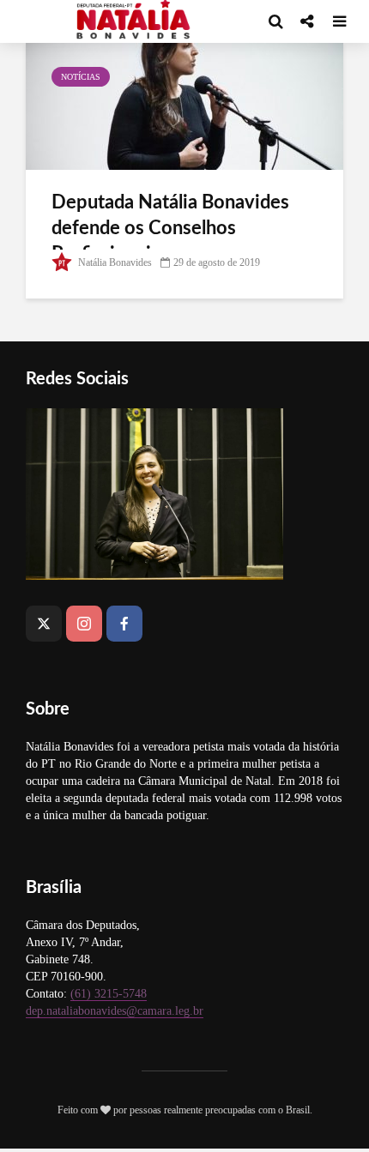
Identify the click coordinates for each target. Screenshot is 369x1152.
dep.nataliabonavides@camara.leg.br (114, 1010)
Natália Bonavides (114, 262)
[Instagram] (84, 624)
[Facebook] (124, 624)
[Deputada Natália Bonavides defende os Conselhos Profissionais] (184, 104)
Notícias (80, 76)
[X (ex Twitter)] (44, 624)
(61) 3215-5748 (108, 993)
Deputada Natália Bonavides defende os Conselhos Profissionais (170, 228)
